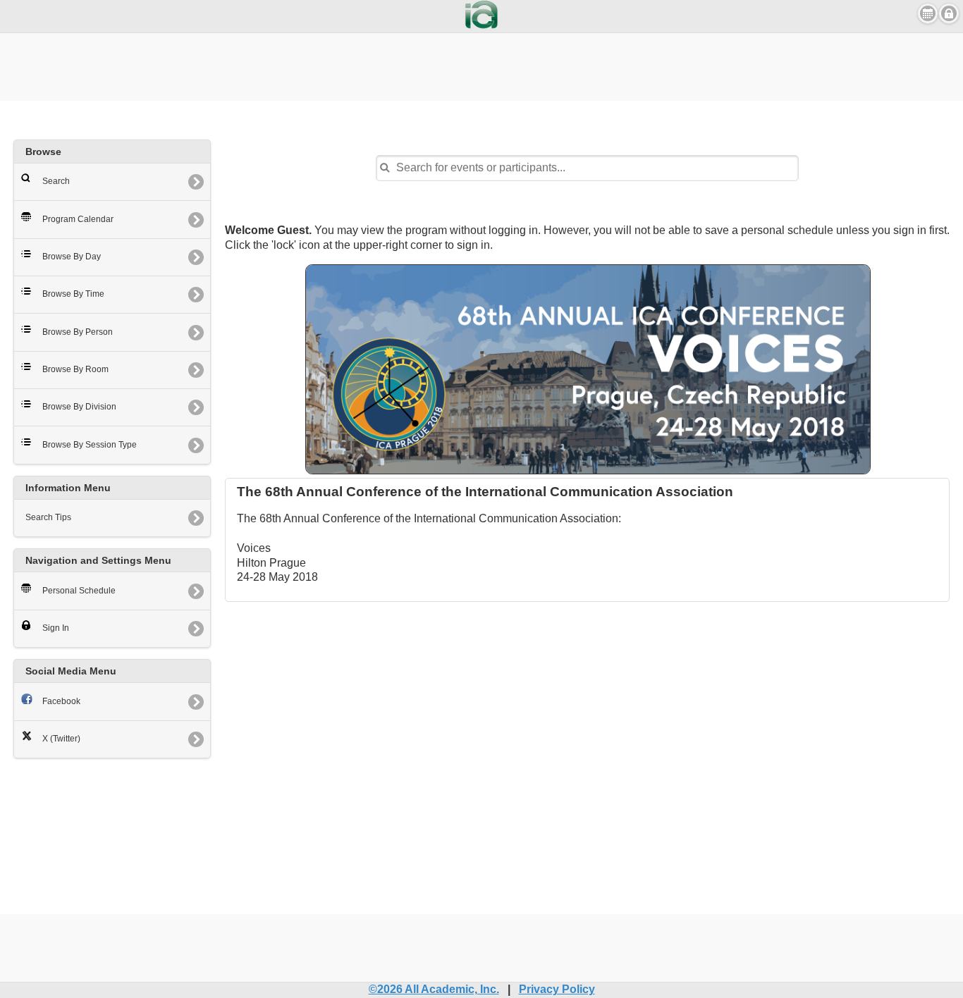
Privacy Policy (557, 989)
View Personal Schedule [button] (927, 13)
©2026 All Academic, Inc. (434, 989)
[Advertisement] (481, 65)
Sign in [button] (948, 13)
